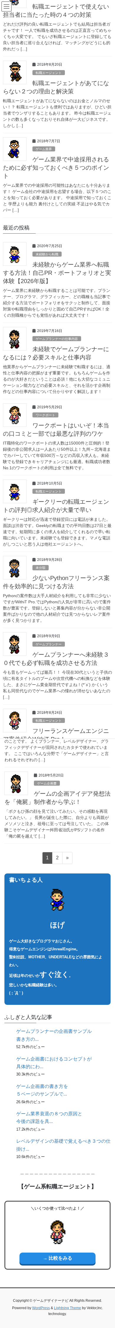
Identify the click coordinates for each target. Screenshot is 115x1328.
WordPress (41, 1308)
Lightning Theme (67, 1308)
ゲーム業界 (44, 149)
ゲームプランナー (49, 644)
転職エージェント (49, 73)
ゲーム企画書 (47, 783)
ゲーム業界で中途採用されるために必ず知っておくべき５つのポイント (56, 167)
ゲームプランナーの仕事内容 (57, 339)
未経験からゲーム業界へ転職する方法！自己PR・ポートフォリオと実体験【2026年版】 (57, 272)
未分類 (40, 567)
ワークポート (45, 415)
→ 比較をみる (57, 1258)
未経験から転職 (47, 254)
